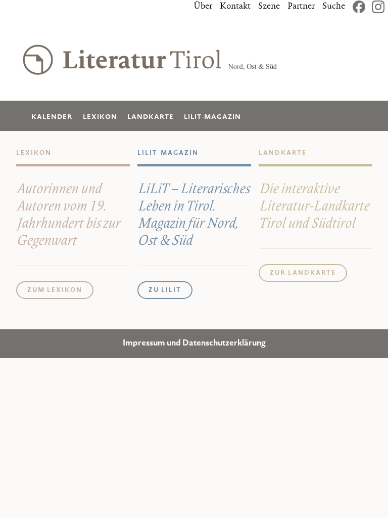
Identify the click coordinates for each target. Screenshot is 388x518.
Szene (269, 7)
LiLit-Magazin (212, 117)
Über (202, 7)
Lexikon (100, 117)
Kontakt (235, 7)
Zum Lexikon (54, 290)
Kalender (52, 117)
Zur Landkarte (303, 273)
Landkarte (150, 117)
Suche (333, 7)
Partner (301, 7)
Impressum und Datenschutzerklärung (194, 344)
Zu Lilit (165, 290)
